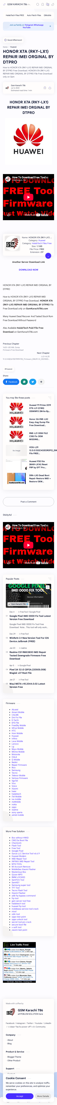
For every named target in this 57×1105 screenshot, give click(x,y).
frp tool (15, 898)
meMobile (16, 801)
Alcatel (15, 709)
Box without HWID (20, 837)
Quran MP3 (17, 874)
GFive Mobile (18, 728)
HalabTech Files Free (42, 243)
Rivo (13, 767)
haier (14, 791)
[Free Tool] (24, 611)
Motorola (16, 754)
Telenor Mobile (18, 775)
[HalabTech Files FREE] (15, 15)
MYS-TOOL (17, 864)
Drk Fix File (17, 717)
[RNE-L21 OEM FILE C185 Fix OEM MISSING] (16, 436)
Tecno (14, 773)
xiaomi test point (19, 930)
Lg (13, 746)
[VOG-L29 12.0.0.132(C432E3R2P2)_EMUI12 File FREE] (16, 450)
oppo (14, 807)
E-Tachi (15, 720)
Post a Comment (28, 501)
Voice (14, 786)
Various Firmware (20, 778)
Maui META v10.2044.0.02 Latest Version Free (27, 685)
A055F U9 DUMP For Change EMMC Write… (18, 978)
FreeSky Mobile (19, 725)
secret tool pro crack (21, 922)
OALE (14, 757)
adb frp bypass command (24, 895)
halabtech (16, 794)
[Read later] (45, 88)
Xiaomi (15, 788)
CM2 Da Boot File (20, 840)
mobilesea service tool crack (25, 909)
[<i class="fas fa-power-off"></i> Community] (27, 1026)
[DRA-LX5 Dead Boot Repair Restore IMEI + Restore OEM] (16, 478)
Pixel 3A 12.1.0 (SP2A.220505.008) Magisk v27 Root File (28, 671)
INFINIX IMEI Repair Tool (23, 861)
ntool (14, 911)
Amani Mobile (18, 712)
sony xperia (17, 812)
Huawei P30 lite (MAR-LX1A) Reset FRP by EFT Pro (38, 464)
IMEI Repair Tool (19, 858)
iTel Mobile (16, 796)
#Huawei (8, 369)
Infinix (14, 738)
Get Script (10, 981)
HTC (14, 730)
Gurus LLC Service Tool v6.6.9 (26, 853)
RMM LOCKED (18, 877)
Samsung (16, 770)
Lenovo (15, 744)
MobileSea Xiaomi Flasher (24, 869)
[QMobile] (47, 15)
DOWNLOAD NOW (28, 269)
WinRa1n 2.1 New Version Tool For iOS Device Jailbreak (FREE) (29, 640)
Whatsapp (38, 25)
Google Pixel (17, 851)
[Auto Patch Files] (34, 15)
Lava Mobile (17, 741)
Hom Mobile (17, 733)
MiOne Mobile (18, 751)
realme (15, 809)
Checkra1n (16, 843)
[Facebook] (10, 1023)
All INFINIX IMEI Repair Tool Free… (17, 956)
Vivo (14, 783)
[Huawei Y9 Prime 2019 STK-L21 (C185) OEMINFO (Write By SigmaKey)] (16, 408)
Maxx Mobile (17, 749)
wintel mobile (18, 815)
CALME (15, 715)
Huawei (41, 240)
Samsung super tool (21, 885)
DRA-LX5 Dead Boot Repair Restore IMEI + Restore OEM (40, 478)
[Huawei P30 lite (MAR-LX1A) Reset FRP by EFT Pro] (16, 464)
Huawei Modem (19, 856)
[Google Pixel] (34, 611)
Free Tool (16, 848)
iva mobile (16, 799)
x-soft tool (16, 927)
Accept (19, 1096)
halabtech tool (18, 903)
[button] (47, 4)
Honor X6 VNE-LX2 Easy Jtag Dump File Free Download (39, 422)
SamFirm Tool (18, 880)
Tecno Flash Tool (19, 890)
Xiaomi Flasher (18, 893)
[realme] (24, 648)
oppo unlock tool (19, 919)
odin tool (16, 914)
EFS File (15, 722)
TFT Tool (15, 887)
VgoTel (15, 780)
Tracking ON (27, 981)
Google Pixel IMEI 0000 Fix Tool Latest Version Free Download (30, 618)
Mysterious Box (19, 872)
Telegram (29, 25)
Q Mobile (16, 759)
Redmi (14, 762)
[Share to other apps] (41, 382)
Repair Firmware (19, 765)
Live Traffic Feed (19, 945)
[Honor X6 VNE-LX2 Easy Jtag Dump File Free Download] (16, 422)
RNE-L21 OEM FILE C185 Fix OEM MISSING (38, 436)
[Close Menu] (50, 26)
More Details (43, 1096)
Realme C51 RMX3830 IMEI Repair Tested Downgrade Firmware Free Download (28, 655)
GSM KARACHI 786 (17, 4)
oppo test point (19, 916)
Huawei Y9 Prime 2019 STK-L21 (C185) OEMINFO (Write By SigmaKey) (40, 408)
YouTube (27, 27)
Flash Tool (16, 845)
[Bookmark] (42, 4)
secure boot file (19, 924)
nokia (14, 804)
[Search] (38, 4)
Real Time (18, 981)
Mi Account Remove (21, 866)
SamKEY (15, 882)
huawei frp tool (19, 906)
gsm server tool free (21, 901)
